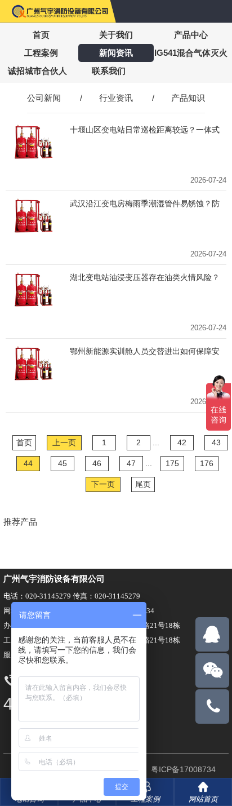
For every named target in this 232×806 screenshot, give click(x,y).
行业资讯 (116, 98)
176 (206, 463)
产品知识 (188, 98)
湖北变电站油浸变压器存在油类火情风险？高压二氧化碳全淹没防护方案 (145, 277)
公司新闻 (44, 98)
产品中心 (191, 34)
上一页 (64, 442)
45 (62, 463)
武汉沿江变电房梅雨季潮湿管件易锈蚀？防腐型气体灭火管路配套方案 (145, 204)
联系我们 (109, 71)
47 (131, 463)
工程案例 (41, 52)
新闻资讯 (116, 52)
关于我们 (116, 34)
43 (216, 442)
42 (181, 442)
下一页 (103, 484)
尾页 (143, 484)
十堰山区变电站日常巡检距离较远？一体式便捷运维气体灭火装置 (145, 130)
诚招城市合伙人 (37, 71)
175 (172, 463)
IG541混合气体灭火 (190, 52)
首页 (41, 34)
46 (96, 463)
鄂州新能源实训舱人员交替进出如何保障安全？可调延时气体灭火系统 (145, 351)
